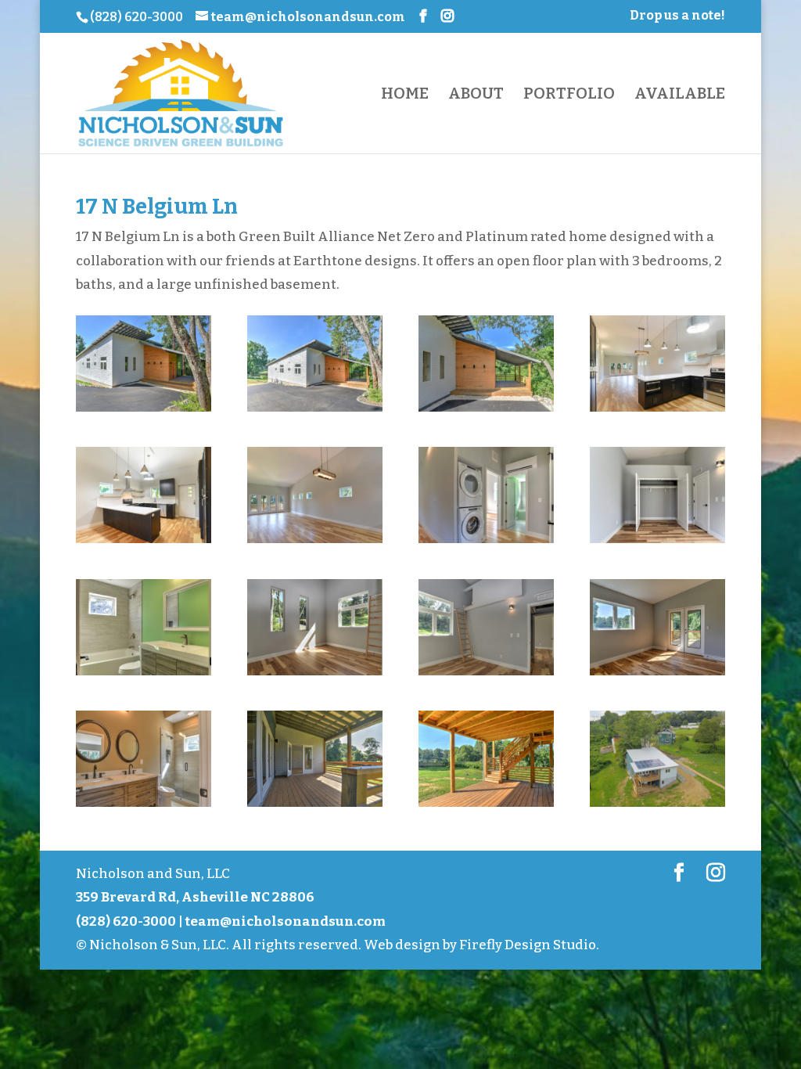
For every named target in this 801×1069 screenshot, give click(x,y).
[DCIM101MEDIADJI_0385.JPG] (657, 806)
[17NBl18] (486, 806)
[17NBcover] (143, 411)
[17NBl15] (143, 806)
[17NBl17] (315, 806)
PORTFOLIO (569, 95)
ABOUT (476, 95)
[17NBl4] (143, 542)
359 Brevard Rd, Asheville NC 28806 (195, 897)
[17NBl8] (657, 542)
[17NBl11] (315, 675)
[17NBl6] (315, 542)
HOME (405, 95)
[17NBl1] (315, 411)
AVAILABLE (679, 95)
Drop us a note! (677, 16)
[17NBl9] (143, 675)
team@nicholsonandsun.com (285, 921)
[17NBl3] (657, 411)
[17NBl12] (486, 675)
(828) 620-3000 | (130, 921)
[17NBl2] (486, 411)
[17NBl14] (657, 675)
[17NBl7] (486, 542)
